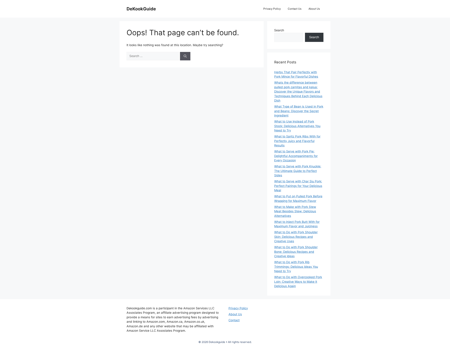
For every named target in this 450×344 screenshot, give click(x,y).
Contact (234, 320)
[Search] (185, 56)
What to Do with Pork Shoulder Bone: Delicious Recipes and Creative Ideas (296, 251)
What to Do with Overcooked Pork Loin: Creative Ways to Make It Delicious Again (298, 281)
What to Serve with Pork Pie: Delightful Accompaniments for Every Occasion (296, 156)
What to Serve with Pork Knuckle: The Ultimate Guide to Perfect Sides (297, 171)
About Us (314, 8)
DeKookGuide (141, 8)
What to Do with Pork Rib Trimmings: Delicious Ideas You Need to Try (296, 266)
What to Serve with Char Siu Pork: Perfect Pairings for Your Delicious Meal (298, 186)
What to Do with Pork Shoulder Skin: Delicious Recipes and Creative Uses (296, 236)
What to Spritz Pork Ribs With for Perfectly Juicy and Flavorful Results (297, 141)
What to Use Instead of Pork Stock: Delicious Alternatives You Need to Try (297, 126)
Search (279, 30)
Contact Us (294, 8)
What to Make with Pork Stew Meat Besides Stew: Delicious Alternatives (295, 211)
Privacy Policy (272, 8)
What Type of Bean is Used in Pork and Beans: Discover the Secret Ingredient (298, 111)
